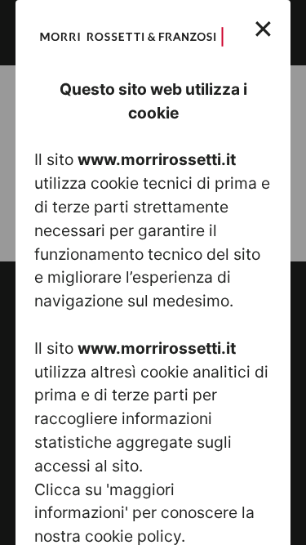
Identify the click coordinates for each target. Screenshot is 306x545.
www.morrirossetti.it (157, 159)
